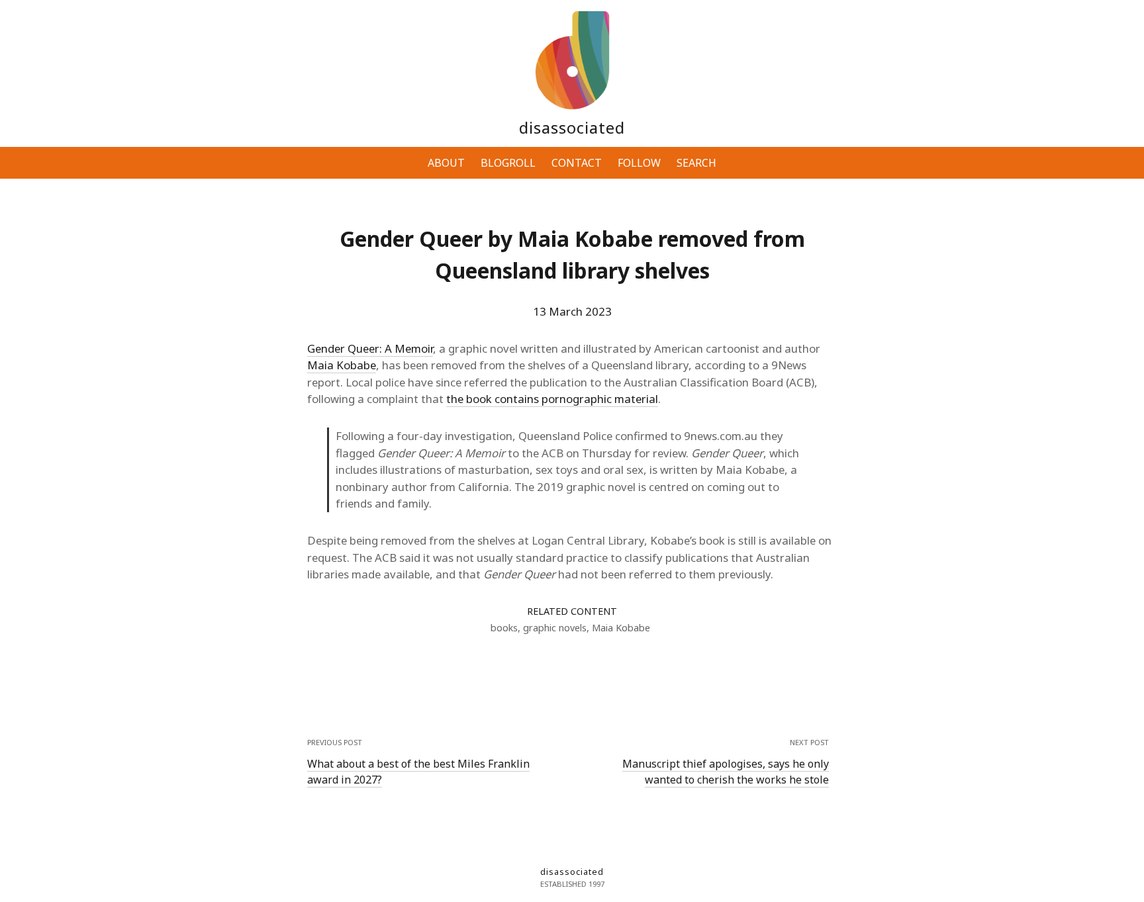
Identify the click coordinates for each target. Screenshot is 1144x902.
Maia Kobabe (341, 365)
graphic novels (555, 627)
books (504, 627)
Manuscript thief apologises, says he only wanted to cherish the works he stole (725, 771)
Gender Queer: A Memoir (370, 348)
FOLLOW (639, 163)
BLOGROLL (508, 163)
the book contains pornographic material (552, 398)
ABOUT (446, 163)
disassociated (572, 127)
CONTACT (576, 163)
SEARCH (696, 163)
